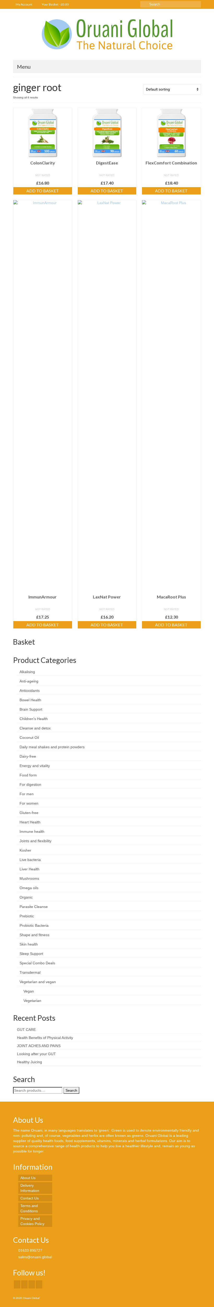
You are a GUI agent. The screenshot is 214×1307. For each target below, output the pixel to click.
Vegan (28, 991)
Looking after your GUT (36, 1054)
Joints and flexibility (35, 841)
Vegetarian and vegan (38, 982)
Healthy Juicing (29, 1062)
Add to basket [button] (42, 190)
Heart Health (30, 822)
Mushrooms (29, 878)
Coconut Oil (29, 737)
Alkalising (27, 672)
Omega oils (29, 888)
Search (71, 1090)
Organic (26, 897)
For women (29, 803)
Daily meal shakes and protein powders (52, 747)
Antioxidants (30, 690)
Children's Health (34, 719)
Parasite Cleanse (34, 907)
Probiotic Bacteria (34, 925)
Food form (28, 775)
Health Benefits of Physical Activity (45, 1038)
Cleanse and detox (35, 728)
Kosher (25, 850)
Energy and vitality (35, 766)
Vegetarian (32, 1001)
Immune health (32, 831)
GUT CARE (26, 1029)
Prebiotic (27, 916)
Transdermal (30, 972)
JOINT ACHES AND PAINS (39, 1046)
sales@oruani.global (34, 1257)
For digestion (30, 784)
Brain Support (31, 709)
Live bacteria (30, 860)
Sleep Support (31, 954)
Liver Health (29, 869)
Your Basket (55, 4)
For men (27, 794)
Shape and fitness (34, 935)
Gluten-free (29, 813)
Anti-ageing (29, 681)
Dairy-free (28, 756)
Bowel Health (30, 700)
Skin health (29, 944)
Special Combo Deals (37, 963)
